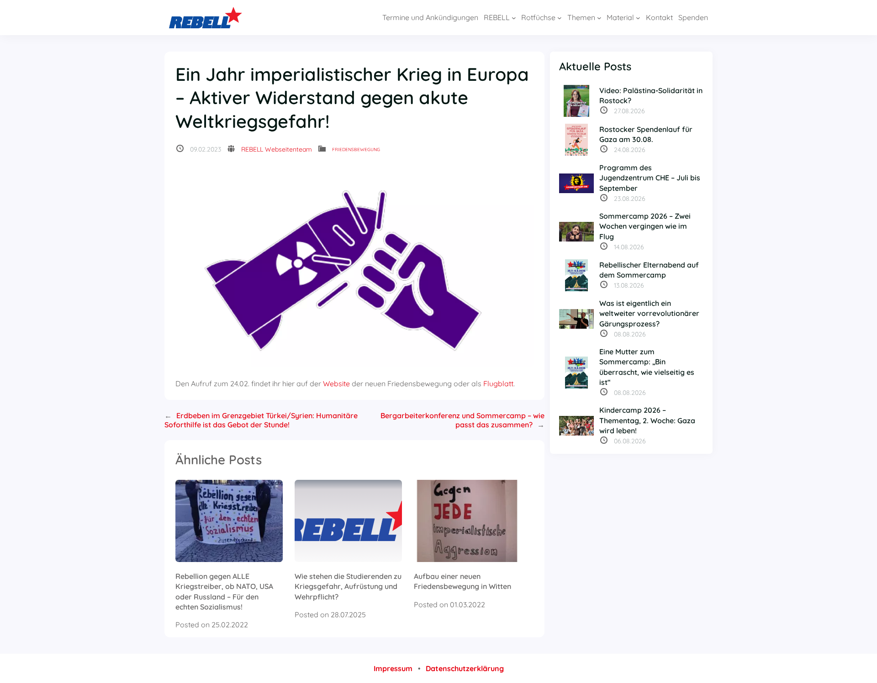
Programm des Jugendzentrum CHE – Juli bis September (649, 178)
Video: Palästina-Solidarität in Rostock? (651, 95)
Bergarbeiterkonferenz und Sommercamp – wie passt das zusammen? (462, 420)
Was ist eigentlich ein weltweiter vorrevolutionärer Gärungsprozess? (649, 313)
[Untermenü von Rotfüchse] (559, 18)
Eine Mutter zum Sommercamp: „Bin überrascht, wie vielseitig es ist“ (646, 367)
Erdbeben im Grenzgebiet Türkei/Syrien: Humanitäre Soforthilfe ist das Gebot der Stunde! (261, 420)
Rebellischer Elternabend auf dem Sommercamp (649, 269)
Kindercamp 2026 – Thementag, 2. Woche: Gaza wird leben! (647, 420)
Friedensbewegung (356, 149)
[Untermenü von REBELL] (514, 18)
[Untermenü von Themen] (599, 18)
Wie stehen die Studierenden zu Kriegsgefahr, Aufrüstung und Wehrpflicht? (348, 586)
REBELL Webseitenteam (276, 149)
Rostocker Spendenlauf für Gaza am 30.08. (645, 134)
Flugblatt (498, 383)
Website (336, 383)
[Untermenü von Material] (638, 18)
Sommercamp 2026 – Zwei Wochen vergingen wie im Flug (645, 226)
